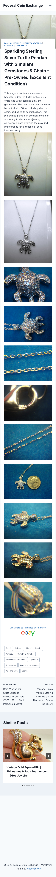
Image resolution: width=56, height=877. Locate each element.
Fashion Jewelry (12, 43)
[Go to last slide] (7, 756)
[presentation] (28, 745)
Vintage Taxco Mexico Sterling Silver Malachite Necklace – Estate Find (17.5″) (43, 694)
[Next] (48, 756)
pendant (34, 659)
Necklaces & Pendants (15, 46)
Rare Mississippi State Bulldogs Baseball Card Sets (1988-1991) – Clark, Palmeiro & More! (14, 694)
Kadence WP (34, 868)
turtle (25, 671)
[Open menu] (50, 5)
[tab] (22, 785)
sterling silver (12, 671)
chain (9, 648)
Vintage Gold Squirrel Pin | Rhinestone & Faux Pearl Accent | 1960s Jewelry (28, 771)
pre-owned (11, 665)
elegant (19, 648)
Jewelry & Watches (32, 43)
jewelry (9, 654)
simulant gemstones (29, 665)
